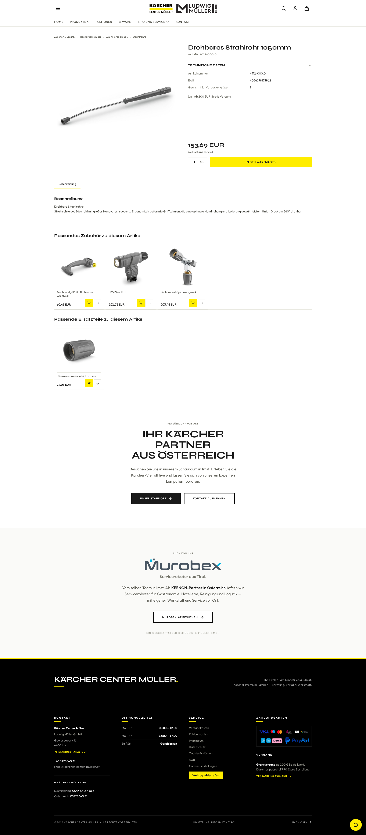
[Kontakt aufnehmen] (356, 825)
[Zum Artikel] (97, 303)
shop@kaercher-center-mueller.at (77, 767)
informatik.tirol (223, 822)
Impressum (196, 741)
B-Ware (125, 22)
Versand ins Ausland (271, 775)
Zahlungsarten (198, 734)
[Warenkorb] (307, 8)
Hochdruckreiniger (90, 36)
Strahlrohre (139, 36)
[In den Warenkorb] (89, 303)
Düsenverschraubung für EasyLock (76, 376)
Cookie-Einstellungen (203, 766)
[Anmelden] (295, 8)
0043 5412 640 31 (83, 791)
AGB (192, 760)
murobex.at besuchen (180, 617)
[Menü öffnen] (58, 8)
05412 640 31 (78, 796)
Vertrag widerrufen (205, 775)
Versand (208, 151)
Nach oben (300, 822)
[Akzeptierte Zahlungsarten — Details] (284, 736)
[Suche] (284, 8)
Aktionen (104, 22)
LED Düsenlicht (117, 292)
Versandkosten (199, 728)
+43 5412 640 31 (64, 761)
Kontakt (183, 22)
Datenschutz (197, 747)
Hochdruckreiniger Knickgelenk (178, 292)
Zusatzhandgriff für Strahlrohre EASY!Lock (75, 294)
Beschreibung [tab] (67, 184)
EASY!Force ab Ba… (117, 36)
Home (58, 22)
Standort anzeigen (72, 751)
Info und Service (151, 22)
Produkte (78, 22)
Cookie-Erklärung (200, 753)
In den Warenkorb (261, 162)
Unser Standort (153, 498)
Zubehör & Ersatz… (65, 36)
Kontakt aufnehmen (209, 498)
